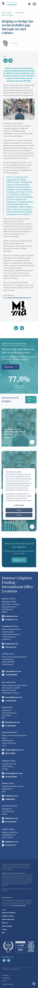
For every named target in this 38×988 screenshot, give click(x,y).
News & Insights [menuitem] (7, 926)
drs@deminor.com (11, 616)
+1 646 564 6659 (10, 701)
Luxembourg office (10, 626)
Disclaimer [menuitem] (4, 981)
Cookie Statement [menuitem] (6, 978)
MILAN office (7, 707)
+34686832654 (10, 799)
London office (8, 654)
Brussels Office (8, 599)
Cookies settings (19, 505)
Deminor (14, 43)
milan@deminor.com (12, 722)
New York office (9, 682)
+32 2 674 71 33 (10, 845)
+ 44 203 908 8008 (11, 675)
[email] (10, 60)
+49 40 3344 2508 (11, 777)
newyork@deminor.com (13, 697)
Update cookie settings (7, 984)
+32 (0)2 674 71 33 (11, 620)
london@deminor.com (13, 671)
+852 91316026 (10, 753)
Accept (19, 510)
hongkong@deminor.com (14, 750)
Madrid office (8, 783)
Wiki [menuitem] (3, 933)
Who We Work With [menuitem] (8, 919)
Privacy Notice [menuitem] (5, 975)
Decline (19, 515)
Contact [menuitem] (4, 929)
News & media (7, 15)
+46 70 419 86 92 (10, 822)
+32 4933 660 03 (10, 726)
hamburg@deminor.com (14, 773)
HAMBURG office (8, 761)
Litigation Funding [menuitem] (8, 916)
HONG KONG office (9, 732)
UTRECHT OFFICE (8, 829)
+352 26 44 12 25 (10, 647)
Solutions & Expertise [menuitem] (8, 913)
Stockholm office (9, 806)
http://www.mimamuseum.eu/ (19, 298)
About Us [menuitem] (5, 923)
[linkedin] (5, 60)
